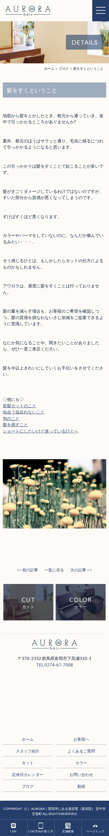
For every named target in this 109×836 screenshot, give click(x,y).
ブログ (28, 786)
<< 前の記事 (27, 569)
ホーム (49, 68)
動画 (81, 786)
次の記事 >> (81, 569)
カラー (81, 762)
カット (28, 762)
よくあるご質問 (81, 751)
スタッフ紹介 (27, 751)
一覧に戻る (54, 569)
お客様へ (81, 739)
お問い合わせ (81, 774)
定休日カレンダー (27, 774)
